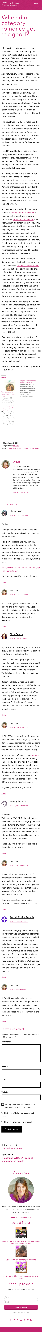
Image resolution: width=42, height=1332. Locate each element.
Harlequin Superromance (22, 212)
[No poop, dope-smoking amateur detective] (29, 389)
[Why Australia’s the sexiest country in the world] (9, 385)
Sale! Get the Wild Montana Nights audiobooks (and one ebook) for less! (21, 1242)
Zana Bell (35, 448)
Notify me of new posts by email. (18, 1122)
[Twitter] (17, 1319)
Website (4, 1092)
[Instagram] (21, 1319)
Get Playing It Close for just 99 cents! (21, 1260)
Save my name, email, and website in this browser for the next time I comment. (20, 1106)
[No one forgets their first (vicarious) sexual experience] (10, 415)
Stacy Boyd (16, 511)
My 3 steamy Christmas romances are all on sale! (21, 1277)
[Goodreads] (27, 1319)
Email (4, 1079)
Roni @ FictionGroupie (22, 917)
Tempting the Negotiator (28, 265)
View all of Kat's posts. (21, 492)
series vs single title (24, 448)
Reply (3, 582)
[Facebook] (14, 1319)
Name (4, 1067)
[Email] (31, 1319)
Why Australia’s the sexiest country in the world (8, 394)
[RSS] (24, 1319)
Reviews (16, 446)
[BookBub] (10, 1319)
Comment (6, 1042)
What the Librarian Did (23, 219)
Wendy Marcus (18, 801)
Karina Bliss (12, 448)
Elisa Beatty (16, 634)
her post (35, 755)
